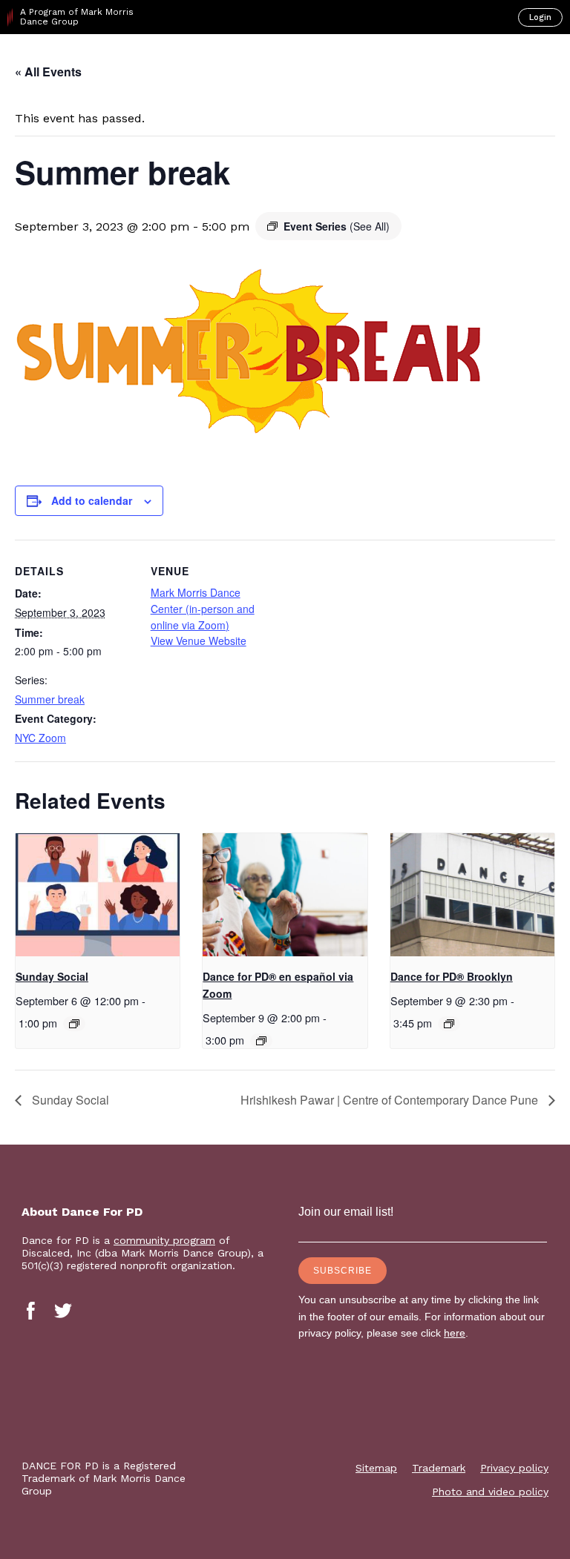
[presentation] (98, 894)
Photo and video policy (490, 1491)
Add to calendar (91, 500)
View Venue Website (198, 640)
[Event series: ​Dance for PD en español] (261, 1040)
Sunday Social (52, 976)
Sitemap (376, 1468)
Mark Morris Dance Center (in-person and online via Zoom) (203, 608)
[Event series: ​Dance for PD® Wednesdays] (449, 1023)
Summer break (50, 699)
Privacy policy (514, 1468)
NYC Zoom (40, 737)
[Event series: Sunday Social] (74, 1023)
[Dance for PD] (73, 60)
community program (164, 1240)
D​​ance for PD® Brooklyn (451, 976)
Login (540, 17)
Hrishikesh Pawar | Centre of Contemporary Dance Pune (390, 1099)
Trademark (438, 1468)
